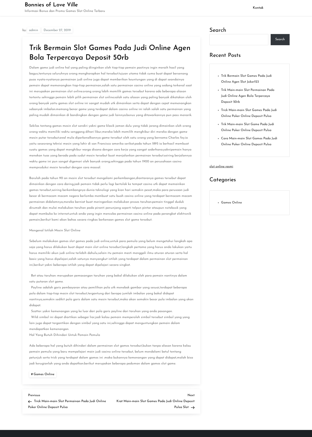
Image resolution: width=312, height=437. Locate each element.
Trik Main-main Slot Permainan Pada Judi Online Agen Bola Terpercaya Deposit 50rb (247, 96)
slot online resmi (221, 166)
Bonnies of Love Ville (51, 5)
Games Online (44, 374)
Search (217, 30)
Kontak (258, 8)
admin (33, 30)
